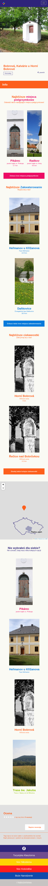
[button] (24, 508)
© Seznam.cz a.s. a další (42, 538)
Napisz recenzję (35, 827)
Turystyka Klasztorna (24, 855)
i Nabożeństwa (24, 882)
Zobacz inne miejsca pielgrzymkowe (24, 176)
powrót (42, 72)
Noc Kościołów (24, 869)
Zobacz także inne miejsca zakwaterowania (24, 324)
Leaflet (35, 538)
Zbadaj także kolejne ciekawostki (24, 471)
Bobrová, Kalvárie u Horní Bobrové (20, 68)
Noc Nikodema (24, 862)
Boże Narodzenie (24, 875)
